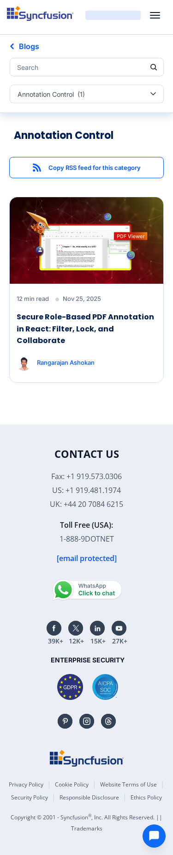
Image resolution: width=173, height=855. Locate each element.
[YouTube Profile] (119, 628)
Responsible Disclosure (89, 797)
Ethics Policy (146, 797)
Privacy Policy (26, 784)
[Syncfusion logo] (40, 13)
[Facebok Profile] (54, 628)
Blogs (29, 46)
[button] (86, 167)
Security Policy (29, 797)
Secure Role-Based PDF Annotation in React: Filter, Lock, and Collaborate (85, 329)
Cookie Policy (72, 784)
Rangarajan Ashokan (66, 362)
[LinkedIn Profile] (97, 628)
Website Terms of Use (128, 784)
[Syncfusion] (87, 758)
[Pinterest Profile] (65, 721)
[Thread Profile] (108, 721)
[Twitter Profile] (75, 628)
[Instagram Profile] (86, 721)
